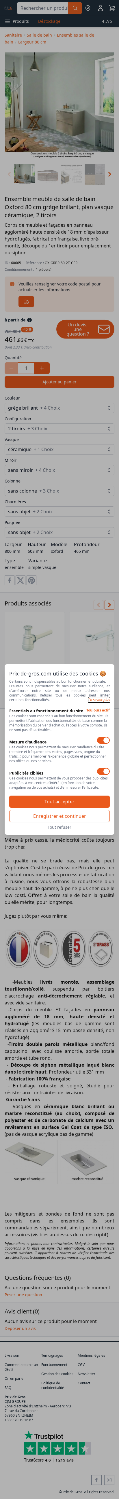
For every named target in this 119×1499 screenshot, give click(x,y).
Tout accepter (59, 801)
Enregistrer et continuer (59, 816)
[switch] (103, 740)
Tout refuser (59, 827)
